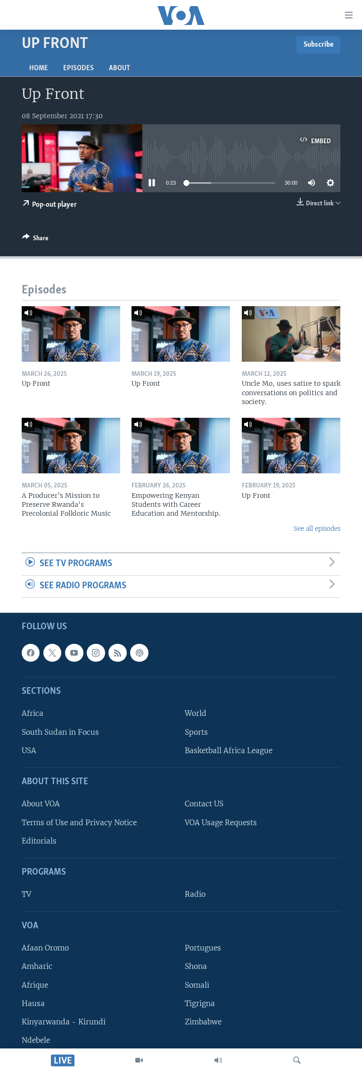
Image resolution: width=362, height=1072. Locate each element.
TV (26, 894)
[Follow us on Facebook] (31, 652)
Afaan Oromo (45, 947)
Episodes (78, 68)
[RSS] (117, 652)
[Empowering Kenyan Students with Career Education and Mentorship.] (181, 445)
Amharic (37, 966)
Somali (197, 984)
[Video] (139, 1060)
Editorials (39, 840)
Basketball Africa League (228, 750)
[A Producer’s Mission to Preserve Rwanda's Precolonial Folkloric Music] (71, 445)
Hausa (33, 1003)
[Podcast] (139, 652)
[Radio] (218, 1060)
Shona (196, 966)
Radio (195, 894)
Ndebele (36, 1040)
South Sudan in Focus (60, 731)
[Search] (297, 1060)
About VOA (41, 803)
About (119, 68)
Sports (196, 731)
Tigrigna (200, 1003)
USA (29, 750)
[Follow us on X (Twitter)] (52, 652)
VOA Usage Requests (221, 822)
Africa (32, 713)
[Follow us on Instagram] (96, 652)
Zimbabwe (203, 1021)
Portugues (203, 947)
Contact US (204, 803)
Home (38, 68)
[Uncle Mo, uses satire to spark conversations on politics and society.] (291, 334)
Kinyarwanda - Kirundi (64, 1021)
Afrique (35, 984)
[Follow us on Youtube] (74, 652)
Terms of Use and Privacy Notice (79, 822)
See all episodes (317, 529)
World (195, 713)
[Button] (35, 240)
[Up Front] (71, 334)
